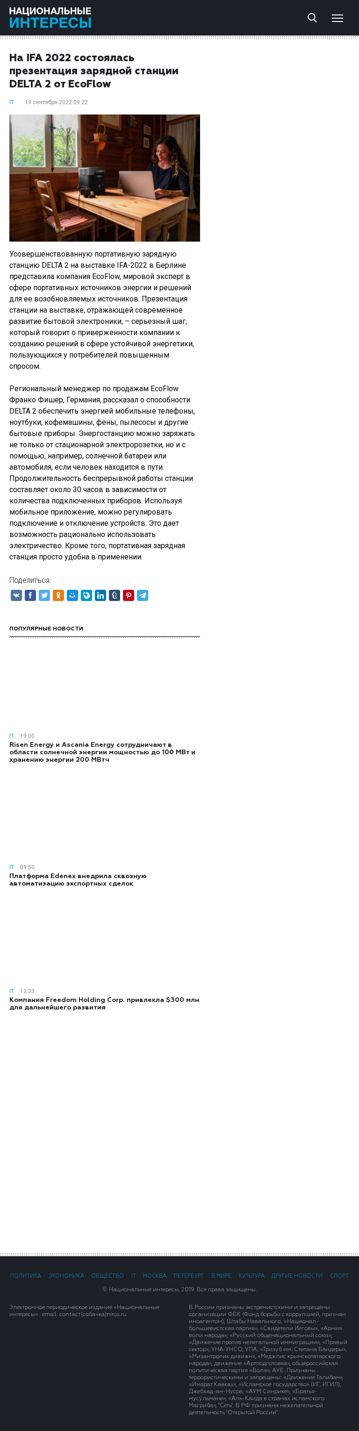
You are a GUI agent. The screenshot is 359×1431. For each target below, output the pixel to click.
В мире (221, 1276)
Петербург (189, 1276)
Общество (107, 1276)
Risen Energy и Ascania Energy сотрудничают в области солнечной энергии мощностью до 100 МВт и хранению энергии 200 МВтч (102, 752)
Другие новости (297, 1276)
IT (11, 102)
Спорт (339, 1276)
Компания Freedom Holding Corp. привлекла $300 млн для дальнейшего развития (104, 1004)
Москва (154, 1276)
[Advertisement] (179, 1131)
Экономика (66, 1276)
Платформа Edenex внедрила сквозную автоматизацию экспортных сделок (78, 880)
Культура (252, 1276)
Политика (25, 1276)
